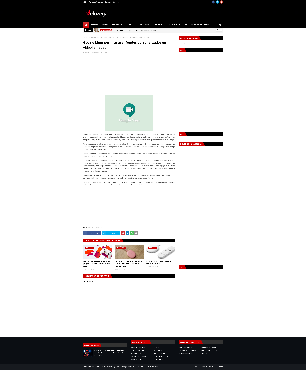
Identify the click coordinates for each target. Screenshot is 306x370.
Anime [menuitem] (128, 25)
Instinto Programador (138, 356)
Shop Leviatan (136, 359)
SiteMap (204, 353)
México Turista (159, 350)
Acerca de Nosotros (96, 2)
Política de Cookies (185, 353)
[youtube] (221, 2)
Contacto (220, 367)
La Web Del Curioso (161, 356)
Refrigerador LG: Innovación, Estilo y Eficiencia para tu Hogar (135, 30)
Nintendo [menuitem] (159, 25)
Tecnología (99, 37)
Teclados (182, 43)
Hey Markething (159, 353)
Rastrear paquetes (160, 359)
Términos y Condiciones (187, 350)
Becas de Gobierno (138, 347)
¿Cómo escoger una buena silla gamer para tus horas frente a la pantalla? (109, 351)
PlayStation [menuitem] (174, 25)
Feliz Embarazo (136, 353)
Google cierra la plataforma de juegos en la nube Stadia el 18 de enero (97, 263)
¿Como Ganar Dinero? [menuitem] (199, 25)
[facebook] (213, 2)
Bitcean (156, 347)
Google (90, 227)
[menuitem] (86, 25)
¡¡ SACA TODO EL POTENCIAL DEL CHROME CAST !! (159, 262)
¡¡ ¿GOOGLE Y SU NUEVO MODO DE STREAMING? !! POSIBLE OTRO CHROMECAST (129, 263)
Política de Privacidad (209, 350)
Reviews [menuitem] (105, 25)
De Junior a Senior (137, 350)
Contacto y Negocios (112, 2)
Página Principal (88, 37)
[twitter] (217, 2)
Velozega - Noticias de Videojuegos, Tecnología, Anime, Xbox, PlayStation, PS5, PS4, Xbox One (126, 367)
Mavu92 (87, 53)
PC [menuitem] (186, 25)
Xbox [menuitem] (147, 25)
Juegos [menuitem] (139, 25)
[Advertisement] (129, 74)
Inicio (85, 2)
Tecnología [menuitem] (117, 25)
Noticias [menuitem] (94, 25)
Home (196, 367)
